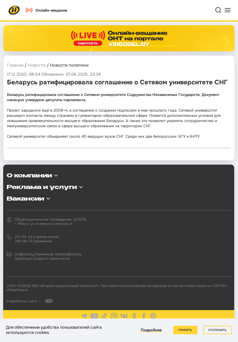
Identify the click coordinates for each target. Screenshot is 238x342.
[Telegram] (84, 316)
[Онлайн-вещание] (119, 38)
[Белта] (47, 301)
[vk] (124, 316)
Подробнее (151, 330)
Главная (15, 65)
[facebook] (144, 316)
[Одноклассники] (134, 316)
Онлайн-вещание (51, 10)
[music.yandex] (153, 316)
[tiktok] (104, 316)
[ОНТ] (14, 10)
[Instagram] (114, 316)
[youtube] (94, 316)
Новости (37, 65)
